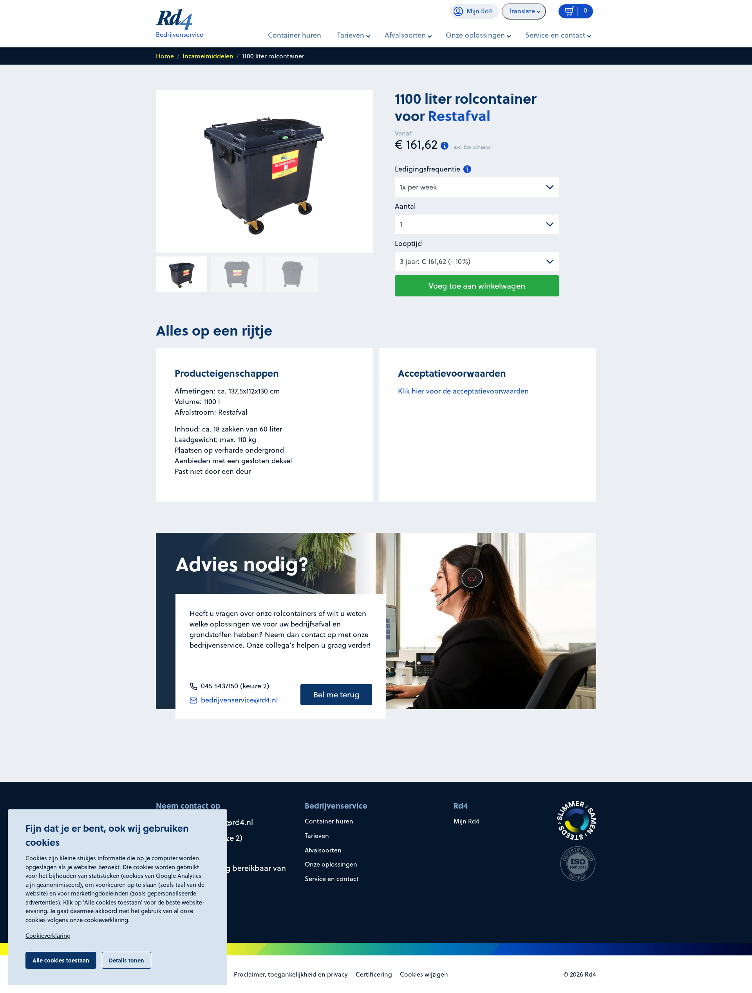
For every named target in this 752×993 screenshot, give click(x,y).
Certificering (374, 974)
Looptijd (408, 243)
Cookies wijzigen (424, 974)
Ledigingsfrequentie (428, 169)
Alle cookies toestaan (61, 960)
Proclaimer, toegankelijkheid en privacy (291, 974)
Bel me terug (336, 694)
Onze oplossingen (331, 864)
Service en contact (332, 878)
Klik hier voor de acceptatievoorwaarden (463, 391)
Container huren (294, 35)
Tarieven (317, 835)
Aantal (405, 206)
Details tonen (126, 960)
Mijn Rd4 (466, 821)
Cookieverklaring (47, 936)
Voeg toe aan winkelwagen (476, 285)
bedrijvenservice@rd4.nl (238, 700)
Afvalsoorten (323, 850)
